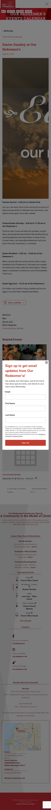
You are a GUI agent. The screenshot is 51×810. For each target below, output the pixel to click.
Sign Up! (25, 442)
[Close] (46, 362)
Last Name (10, 415)
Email (7, 392)
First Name (10, 403)
